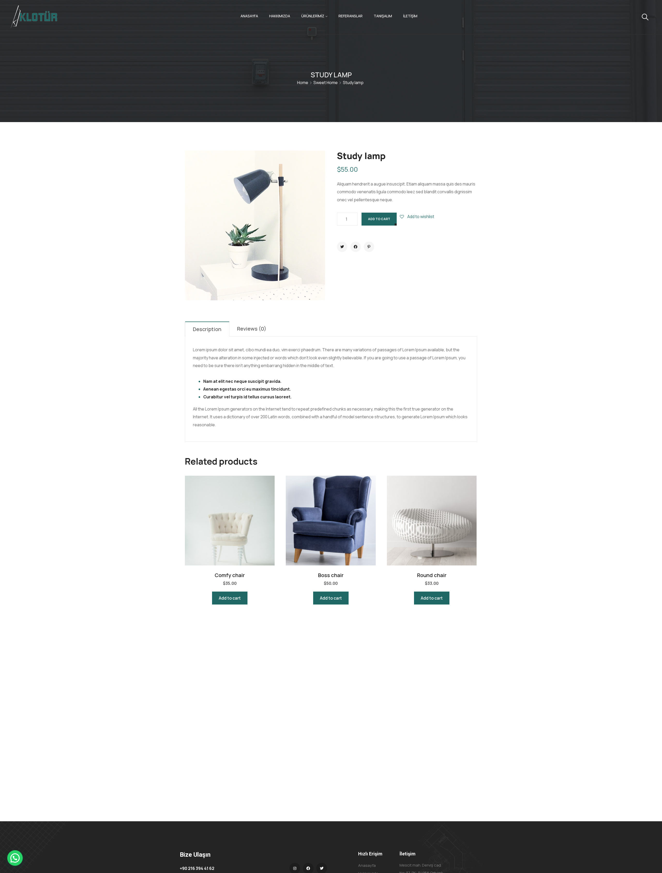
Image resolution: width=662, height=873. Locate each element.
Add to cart (379, 219)
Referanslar (350, 15)
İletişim (410, 15)
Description (207, 329)
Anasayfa (249, 15)
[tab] (207, 329)
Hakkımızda (279, 15)
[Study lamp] (342, 247)
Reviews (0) (251, 328)
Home (302, 82)
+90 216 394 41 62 (197, 868)
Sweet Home (325, 82)
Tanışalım (383, 15)
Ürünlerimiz (312, 15)
